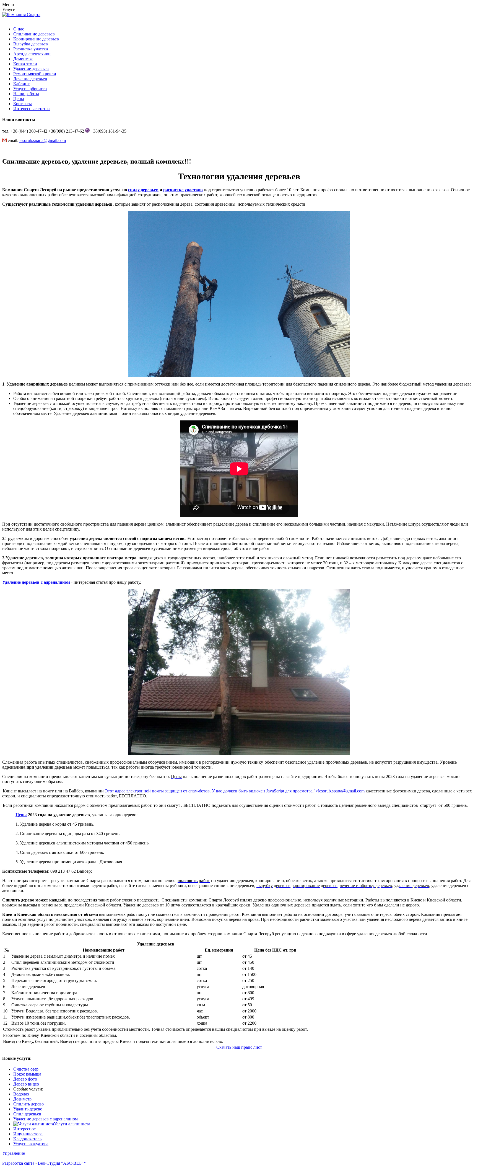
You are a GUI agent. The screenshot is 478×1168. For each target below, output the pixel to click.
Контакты (22, 103)
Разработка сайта (18, 1163)
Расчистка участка (30, 48)
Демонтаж (23, 58)
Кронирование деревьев (36, 39)
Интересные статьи (31, 108)
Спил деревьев (27, 1114)
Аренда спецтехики (32, 53)
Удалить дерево (27, 1109)
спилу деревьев (143, 189)
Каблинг (21, 83)
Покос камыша (27, 1074)
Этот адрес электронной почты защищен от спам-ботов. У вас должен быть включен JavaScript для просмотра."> (235, 791)
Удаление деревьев (31, 68)
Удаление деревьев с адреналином (36, 582)
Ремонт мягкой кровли (34, 73)
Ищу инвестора (28, 1133)
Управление (13, 1153)
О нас (18, 29)
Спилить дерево (28, 1104)
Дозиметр (22, 1099)
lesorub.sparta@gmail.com (42, 140)
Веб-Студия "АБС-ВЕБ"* (62, 1163)
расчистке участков (183, 189)
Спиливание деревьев (34, 34)
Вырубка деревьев (30, 44)
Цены (18, 98)
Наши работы (26, 93)
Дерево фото (25, 1079)
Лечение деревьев (30, 78)
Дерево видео (26, 1084)
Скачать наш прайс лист (239, 1047)
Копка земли (25, 63)
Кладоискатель (27, 1138)
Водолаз (21, 1094)
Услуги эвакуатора (30, 1143)
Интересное (24, 1128)
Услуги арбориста (30, 88)
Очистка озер (25, 1069)
